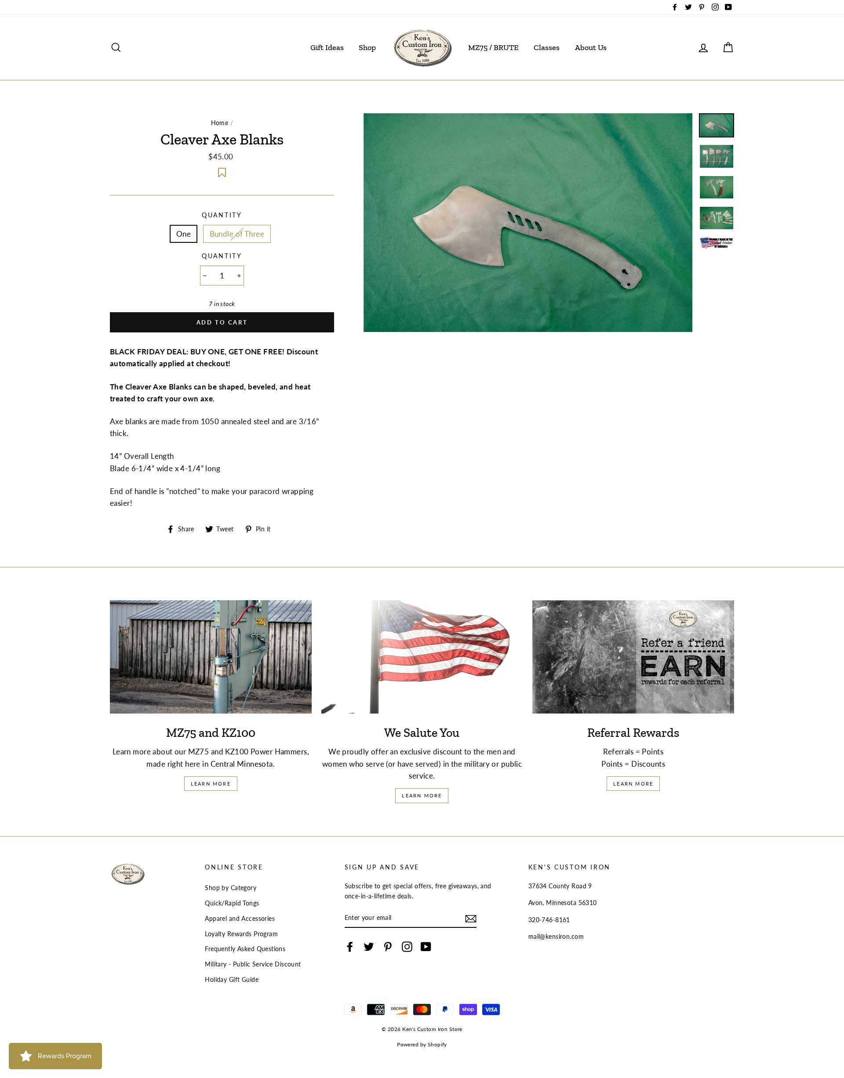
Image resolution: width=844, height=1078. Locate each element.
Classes (547, 47)
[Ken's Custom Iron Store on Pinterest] (387, 946)
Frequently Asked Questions (245, 948)
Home (220, 122)
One (183, 233)
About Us (591, 47)
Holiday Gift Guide (231, 979)
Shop (367, 47)
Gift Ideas (327, 47)
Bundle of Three (237, 233)
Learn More (211, 783)
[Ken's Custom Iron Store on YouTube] (426, 946)
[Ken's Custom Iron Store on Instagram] (407, 946)
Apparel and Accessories (240, 918)
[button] (222, 171)
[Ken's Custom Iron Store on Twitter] (369, 946)
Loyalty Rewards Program (241, 933)
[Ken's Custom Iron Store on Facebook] (350, 946)
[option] (528, 222)
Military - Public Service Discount (253, 964)
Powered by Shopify (422, 1044)
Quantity (222, 215)
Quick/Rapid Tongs (232, 903)
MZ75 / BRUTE (493, 47)
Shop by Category (230, 887)
